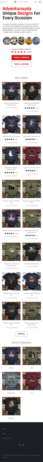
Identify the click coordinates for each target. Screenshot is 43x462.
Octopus (11, 358)
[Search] (36, 2)
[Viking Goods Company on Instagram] (23, 445)
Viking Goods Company (12, 455)
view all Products (21, 57)
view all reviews (21, 64)
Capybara (11, 408)
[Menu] (1, 2)
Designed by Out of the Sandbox (27, 455)
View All (21, 334)
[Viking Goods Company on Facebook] (19, 445)
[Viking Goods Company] (21, 2)
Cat (31, 383)
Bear (31, 358)
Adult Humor (11, 383)
